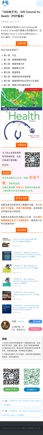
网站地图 (31, 428)
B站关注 (36, 329)
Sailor (21, 321)
